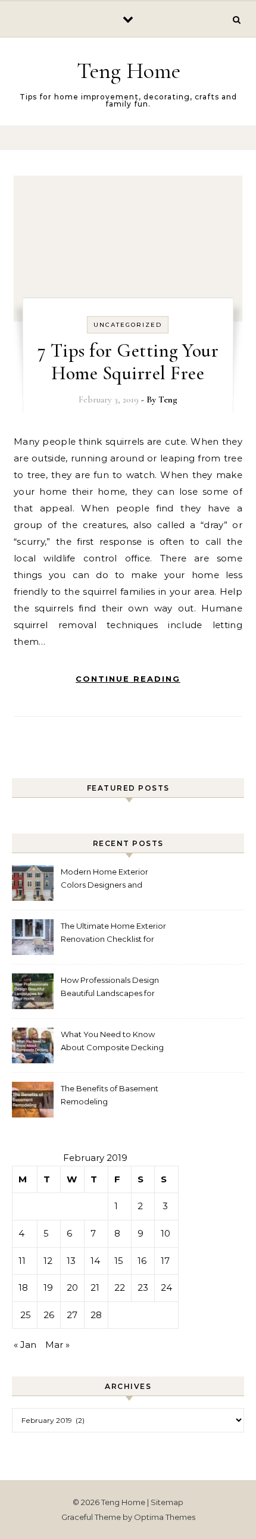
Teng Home (128, 71)
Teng (167, 399)
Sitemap (167, 1502)
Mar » (57, 1344)
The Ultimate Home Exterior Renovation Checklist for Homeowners (113, 934)
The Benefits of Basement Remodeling (109, 1095)
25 (25, 1315)
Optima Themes (164, 1517)
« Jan (25, 1344)
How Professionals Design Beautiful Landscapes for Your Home (110, 988)
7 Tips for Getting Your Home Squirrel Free (128, 362)
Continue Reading (128, 678)
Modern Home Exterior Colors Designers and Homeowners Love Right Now (108, 879)
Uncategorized (127, 325)
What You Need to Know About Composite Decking (112, 1040)
